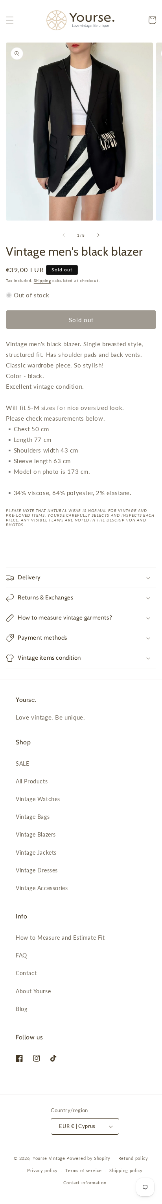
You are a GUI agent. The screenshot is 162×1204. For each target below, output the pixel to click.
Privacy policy (42, 1170)
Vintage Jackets (36, 852)
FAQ (21, 955)
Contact (26, 973)
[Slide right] (98, 235)
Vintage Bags (33, 816)
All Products (32, 781)
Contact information (84, 1182)
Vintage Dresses (37, 870)
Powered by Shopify (88, 1158)
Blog (21, 1008)
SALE (22, 763)
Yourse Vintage (49, 1158)
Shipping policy (126, 1170)
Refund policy (133, 1158)
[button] (9, 20)
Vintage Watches (38, 799)
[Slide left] (63, 235)
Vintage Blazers (36, 834)
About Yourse (33, 991)
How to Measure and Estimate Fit (60, 937)
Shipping (42, 280)
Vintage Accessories (42, 888)
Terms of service (83, 1170)
